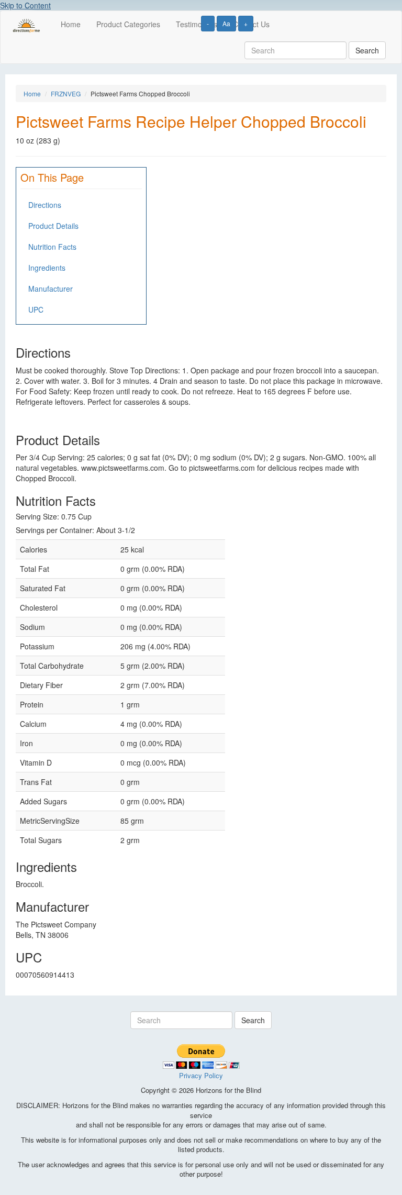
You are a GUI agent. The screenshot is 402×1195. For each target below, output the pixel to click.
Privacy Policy (201, 1075)
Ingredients (46, 267)
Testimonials (196, 24)
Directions (44, 205)
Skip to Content (25, 5)
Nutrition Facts (52, 246)
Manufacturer (50, 288)
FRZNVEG (66, 93)
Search (367, 50)
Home (71, 24)
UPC (35, 309)
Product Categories (128, 24)
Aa (226, 23)
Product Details (53, 225)
